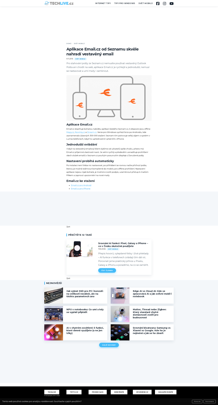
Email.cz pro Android (81, 185)
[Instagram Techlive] (164, 3)
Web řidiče (119, 392)
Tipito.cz (74, 392)
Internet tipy (103, 3)
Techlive (52, 392)
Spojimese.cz (142, 392)
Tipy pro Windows (124, 3)
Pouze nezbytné (209, 401)
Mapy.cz (70, 132)
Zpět (68, 227)
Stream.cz (92, 132)
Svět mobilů (146, 3)
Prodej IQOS (97, 392)
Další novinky (109, 345)
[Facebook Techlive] (158, 3)
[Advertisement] (109, 23)
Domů (68, 43)
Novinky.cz (80, 132)
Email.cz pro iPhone (80, 188)
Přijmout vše (197, 401)
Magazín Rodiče (165, 392)
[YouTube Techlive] (171, 3)
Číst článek (107, 270)
